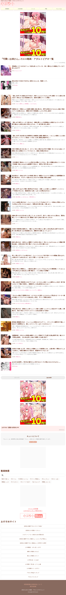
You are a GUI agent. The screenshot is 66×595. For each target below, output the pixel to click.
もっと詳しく (33, 442)
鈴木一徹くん (5, 479)
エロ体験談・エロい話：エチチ (33, 547)
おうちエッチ (36, 482)
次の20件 (49, 377)
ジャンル (33, 8)
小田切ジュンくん (23, 479)
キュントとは (58, 8)
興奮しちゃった (46, 482)
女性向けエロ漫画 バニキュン (33, 530)
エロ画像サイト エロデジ (33, 568)
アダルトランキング (33, 577)
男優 (46, 8)
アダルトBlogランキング (33, 572)
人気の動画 (20, 8)
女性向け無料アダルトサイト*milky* (33, 526)
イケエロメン (15, 482)
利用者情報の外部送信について (33, 584)
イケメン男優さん (35, 479)
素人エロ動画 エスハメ (33, 555)
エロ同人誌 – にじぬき (33, 560)
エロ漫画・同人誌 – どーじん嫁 (33, 564)
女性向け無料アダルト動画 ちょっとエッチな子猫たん (33, 539)
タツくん (14, 479)
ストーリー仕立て (25, 482)
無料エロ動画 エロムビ (33, 551)
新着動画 (7, 8)
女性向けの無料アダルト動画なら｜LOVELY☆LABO (33, 543)
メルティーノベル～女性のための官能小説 (33, 534)
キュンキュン (46, 479)
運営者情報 (33, 586)
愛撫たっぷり (5, 482)
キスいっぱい (55, 479)
